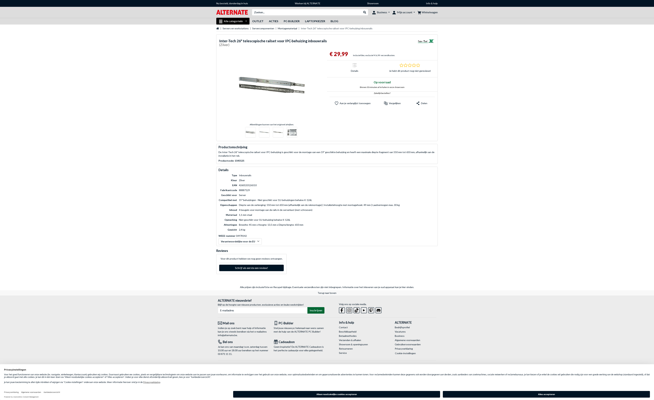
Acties (273, 21)
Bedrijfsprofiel (402, 327)
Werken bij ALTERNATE (307, 3)
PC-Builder (292, 21)
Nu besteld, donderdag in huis (232, 3)
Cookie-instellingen (405, 353)
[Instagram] (349, 309)
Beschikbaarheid (347, 331)
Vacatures (400, 331)
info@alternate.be (227, 335)
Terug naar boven (327, 292)
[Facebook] (342, 309)
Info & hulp (432, 3)
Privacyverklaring (404, 348)
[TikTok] (357, 309)
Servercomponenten (263, 28)
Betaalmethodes (348, 335)
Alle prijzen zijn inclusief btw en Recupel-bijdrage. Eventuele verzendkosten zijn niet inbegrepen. (291, 287)
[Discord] (379, 309)
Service (343, 352)
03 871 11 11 (225, 353)
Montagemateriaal (287, 28)
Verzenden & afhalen (350, 340)
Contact (343, 327)
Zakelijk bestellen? (382, 93)
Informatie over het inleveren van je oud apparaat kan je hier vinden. (378, 287)
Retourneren (346, 348)
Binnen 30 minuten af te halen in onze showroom (382, 87)
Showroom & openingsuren (353, 344)
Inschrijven (316, 310)
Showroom (373, 3)
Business (399, 335)
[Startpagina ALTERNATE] (232, 12)
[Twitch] (371, 309)
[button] (392, 103)
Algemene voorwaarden (407, 340)
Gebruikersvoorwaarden (408, 344)
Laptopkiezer (315, 21)
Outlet (257, 21)
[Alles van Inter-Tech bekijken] (426, 43)
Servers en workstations (236, 28)
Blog (334, 21)
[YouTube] (364, 309)
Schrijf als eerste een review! (251, 267)
